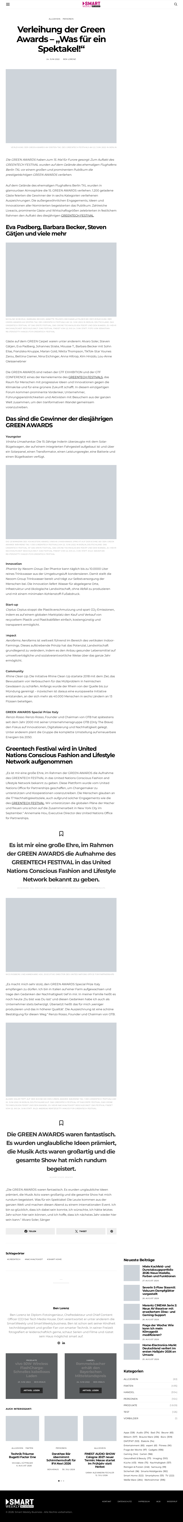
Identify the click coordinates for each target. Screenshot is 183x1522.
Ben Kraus (39, 1382)
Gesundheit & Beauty (137, 1458)
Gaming (131, 1454)
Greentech (14, 1259)
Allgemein (54, 19)
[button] (59, 1481)
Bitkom (130, 1436)
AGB (158, 1501)
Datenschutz (125, 1501)
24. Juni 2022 (53, 59)
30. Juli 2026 (68, 1469)
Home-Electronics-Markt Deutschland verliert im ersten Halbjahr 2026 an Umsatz (159, 1349)
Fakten (29, 1448)
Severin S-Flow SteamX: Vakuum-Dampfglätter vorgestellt (158, 1291)
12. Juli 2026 (101, 1475)
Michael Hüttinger (22, 1463)
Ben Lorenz (69, 59)
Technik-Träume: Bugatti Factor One (22, 1455)
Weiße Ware (133, 1479)
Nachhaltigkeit (34, 1259)
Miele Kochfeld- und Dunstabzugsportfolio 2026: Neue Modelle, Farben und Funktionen (158, 1271)
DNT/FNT (131, 1441)
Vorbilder (131, 1418)
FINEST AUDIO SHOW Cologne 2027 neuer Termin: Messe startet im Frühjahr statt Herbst (100, 1460)
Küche (130, 1462)
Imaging (160, 1458)
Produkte (31, 1360)
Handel (90, 1360)
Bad (155, 1432)
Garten (146, 1454)
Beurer (167, 1432)
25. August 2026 (150, 1339)
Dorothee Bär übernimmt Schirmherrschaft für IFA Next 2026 (61, 1458)
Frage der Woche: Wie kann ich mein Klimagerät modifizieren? (158, 1330)
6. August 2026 (24, 1466)
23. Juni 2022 (24, 1382)
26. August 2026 (150, 1298)
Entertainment (134, 1445)
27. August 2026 (150, 1280)
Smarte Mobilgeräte (154, 1471)
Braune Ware (149, 1436)
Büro (166, 1436)
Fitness (165, 1445)
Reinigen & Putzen (137, 1467)
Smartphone (154, 1475)
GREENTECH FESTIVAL (77, 215)
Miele (143, 1462)
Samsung (158, 1467)
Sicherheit (131, 1471)
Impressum (144, 1501)
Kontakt (106, 1501)
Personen (68, 19)
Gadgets (156, 1449)
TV (169, 1475)
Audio (143, 1432)
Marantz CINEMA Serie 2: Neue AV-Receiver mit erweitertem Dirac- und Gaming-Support (159, 1310)
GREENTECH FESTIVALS (85, 377)
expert (151, 1445)
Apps (129, 1432)
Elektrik (147, 1441)
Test (126, 1411)
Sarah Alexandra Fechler (100, 1472)
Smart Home (55, 1259)
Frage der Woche (135, 1449)
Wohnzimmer (154, 1479)
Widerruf (172, 1501)
